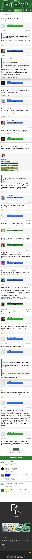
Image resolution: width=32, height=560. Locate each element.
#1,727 (29, 172)
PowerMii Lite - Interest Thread (20, 490)
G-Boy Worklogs (13, 469)
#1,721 (29, 30)
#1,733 (29, 284)
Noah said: (4, 369)
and (8, 44)
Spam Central (11, 484)
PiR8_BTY (7, 469)
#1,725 (29, 127)
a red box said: (5, 33)
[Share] (26, 31)
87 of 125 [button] (16, 449)
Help (27, 552)
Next (21, 449)
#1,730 (29, 235)
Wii (15, 478)
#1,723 (29, 88)
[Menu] (2, 10)
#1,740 (29, 438)
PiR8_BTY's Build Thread (12, 468)
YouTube (4, 547)
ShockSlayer (5, 20)
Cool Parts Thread (10, 461)
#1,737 (29, 357)
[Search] (30, 10)
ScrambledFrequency (9, 478)
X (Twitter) (4, 545)
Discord (3, 544)
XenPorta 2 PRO (10, 556)
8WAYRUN (23, 556)
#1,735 (29, 323)
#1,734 (29, 309)
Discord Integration (10, 557)
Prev (10, 449)
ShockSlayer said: (6, 360)
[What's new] (26, 10)
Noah (6, 491)
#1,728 (29, 202)
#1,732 (29, 268)
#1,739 (29, 407)
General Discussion (12, 463)
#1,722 (29, 55)
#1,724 (29, 106)
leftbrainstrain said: (6, 58)
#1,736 (29, 343)
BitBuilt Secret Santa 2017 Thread (14, 483)
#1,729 (29, 220)
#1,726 (29, 144)
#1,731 (29, 250)
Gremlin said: (5, 176)
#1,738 (29, 388)
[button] (23, 10)
